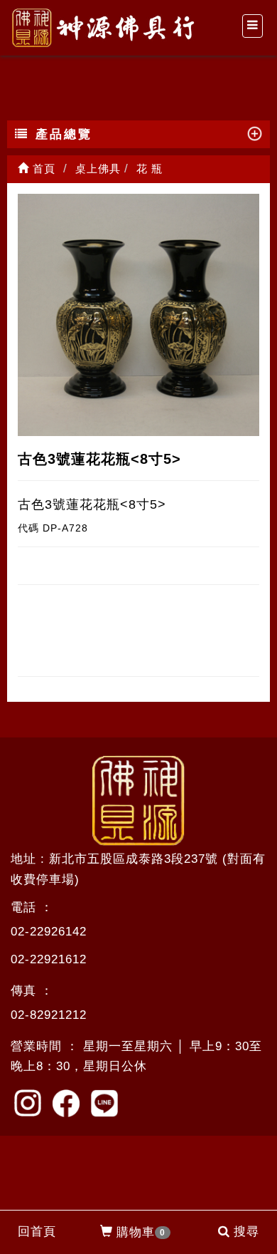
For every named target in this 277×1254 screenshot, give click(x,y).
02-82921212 (49, 1015)
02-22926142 (49, 931)
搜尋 (246, 1231)
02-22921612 (49, 959)
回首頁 (37, 1231)
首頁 (42, 168)
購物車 (140, 1232)
